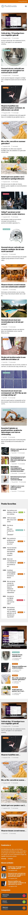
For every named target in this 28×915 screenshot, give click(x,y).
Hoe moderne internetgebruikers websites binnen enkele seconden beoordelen (17, 469)
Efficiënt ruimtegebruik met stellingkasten (18, 449)
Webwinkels (6, 193)
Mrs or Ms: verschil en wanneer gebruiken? (13, 142)
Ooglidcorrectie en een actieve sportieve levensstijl (17, 487)
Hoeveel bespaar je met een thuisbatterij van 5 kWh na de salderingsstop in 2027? (18, 459)
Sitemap (3, 858)
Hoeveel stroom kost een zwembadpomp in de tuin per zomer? (12, 322)
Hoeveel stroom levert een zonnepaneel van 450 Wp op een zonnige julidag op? (13, 393)
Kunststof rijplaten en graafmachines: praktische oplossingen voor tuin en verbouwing (11, 431)
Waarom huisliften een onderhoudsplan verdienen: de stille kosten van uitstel (13, 108)
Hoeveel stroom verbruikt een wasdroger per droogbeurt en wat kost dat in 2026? (12, 70)
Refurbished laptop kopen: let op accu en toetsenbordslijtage (18, 478)
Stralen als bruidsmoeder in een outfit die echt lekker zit (13, 358)
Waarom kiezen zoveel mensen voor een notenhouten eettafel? (13, 286)
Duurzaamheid (6, 50)
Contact (10, 858)
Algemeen (5, 15)
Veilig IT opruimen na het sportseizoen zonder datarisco (13, 213)
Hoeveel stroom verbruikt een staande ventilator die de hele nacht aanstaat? (12, 249)
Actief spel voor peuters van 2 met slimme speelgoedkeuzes (12, 178)
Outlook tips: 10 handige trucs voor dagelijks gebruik (12, 34)
